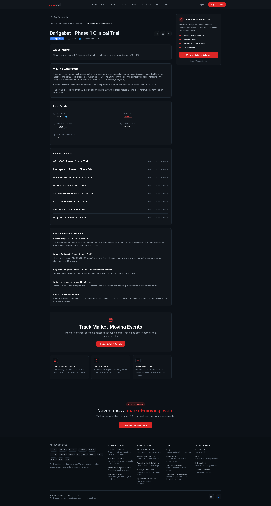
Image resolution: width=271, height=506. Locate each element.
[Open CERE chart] (66, 127)
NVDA (91, 450)
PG (100, 454)
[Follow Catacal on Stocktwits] (218, 496)
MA (67, 459)
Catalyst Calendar (109, 4)
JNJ (84, 454)
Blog (167, 4)
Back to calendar (61, 17)
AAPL (53, 450)
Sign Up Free (217, 4)
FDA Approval (76, 24)
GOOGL (72, 450)
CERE (60, 127)
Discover (145, 4)
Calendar (62, 24)
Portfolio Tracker (129, 4)
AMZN (82, 450)
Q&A (158, 4)
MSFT (62, 450)
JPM (71, 454)
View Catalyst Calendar (112, 344)
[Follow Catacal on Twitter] (211, 496)
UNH (53, 459)
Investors (128, 116)
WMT (92, 454)
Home (94, 4)
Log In (201, 4)
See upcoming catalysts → (135, 425)
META (62, 454)
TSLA (53, 454)
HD (60, 459)
